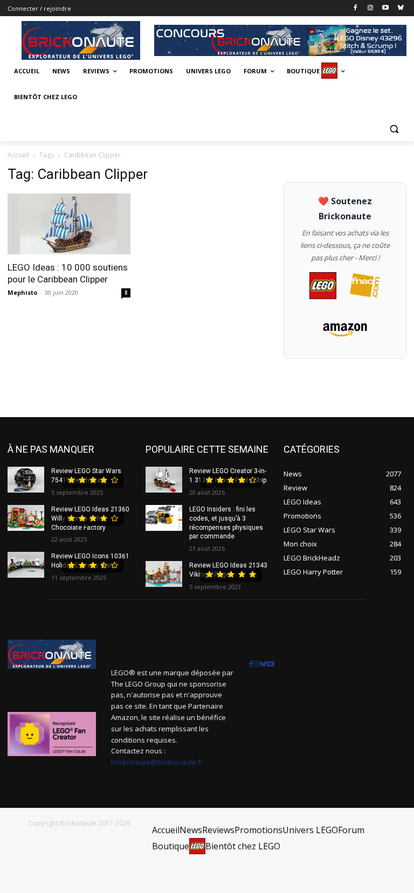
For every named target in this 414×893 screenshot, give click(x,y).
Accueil (18, 155)
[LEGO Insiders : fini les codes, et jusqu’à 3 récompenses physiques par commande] (164, 518)
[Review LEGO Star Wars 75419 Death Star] (26, 480)
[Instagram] (370, 8)
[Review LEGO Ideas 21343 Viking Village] (164, 574)
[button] (393, 128)
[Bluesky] (400, 8)
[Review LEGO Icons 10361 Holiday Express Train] (26, 565)
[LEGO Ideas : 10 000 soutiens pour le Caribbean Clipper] (69, 223)
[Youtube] (385, 8)
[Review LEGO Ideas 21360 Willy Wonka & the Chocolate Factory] (26, 518)
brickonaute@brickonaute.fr (157, 762)
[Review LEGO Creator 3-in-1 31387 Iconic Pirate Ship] (164, 480)
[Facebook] (355, 8)
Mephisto (22, 292)
